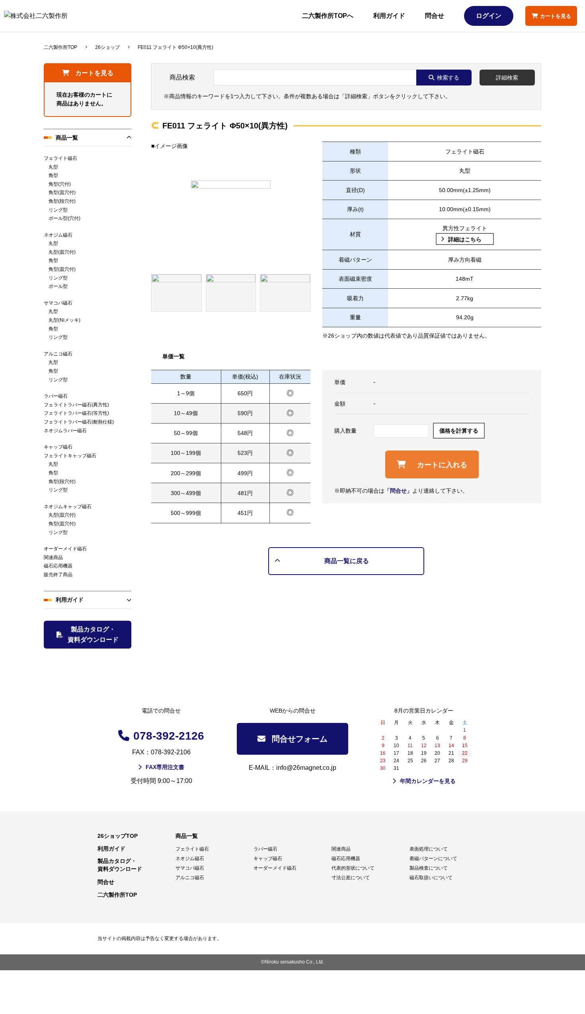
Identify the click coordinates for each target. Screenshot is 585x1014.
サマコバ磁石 (58, 303)
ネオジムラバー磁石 (65, 430)
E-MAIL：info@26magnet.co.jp (292, 767)
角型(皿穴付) (62, 192)
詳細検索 (507, 77)
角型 (53, 175)
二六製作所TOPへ (327, 15)
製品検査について (429, 868)
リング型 (58, 210)
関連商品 (53, 557)
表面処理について (429, 849)
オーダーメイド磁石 (65, 549)
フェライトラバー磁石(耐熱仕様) (79, 422)
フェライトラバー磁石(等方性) (76, 413)
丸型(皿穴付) (62, 252)
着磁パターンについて (433, 858)
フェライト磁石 (60, 158)
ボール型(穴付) (64, 218)
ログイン (488, 15)
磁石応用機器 (58, 566)
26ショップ (107, 47)
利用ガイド (389, 15)
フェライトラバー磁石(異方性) (76, 405)
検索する (448, 77)
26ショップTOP (118, 836)
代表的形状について (353, 868)
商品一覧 (67, 137)
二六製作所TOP (60, 47)
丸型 (53, 167)
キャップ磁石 (58, 447)
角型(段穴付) (62, 201)
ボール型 (58, 286)
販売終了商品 (58, 574)
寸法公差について (351, 877)
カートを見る (94, 73)
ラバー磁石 (56, 396)
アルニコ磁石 (58, 354)
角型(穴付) (60, 184)
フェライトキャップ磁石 (70, 455)
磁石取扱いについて (431, 877)
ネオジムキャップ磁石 (68, 506)
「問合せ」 (398, 491)
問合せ (434, 15)
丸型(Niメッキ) (64, 320)
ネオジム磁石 (58, 235)
